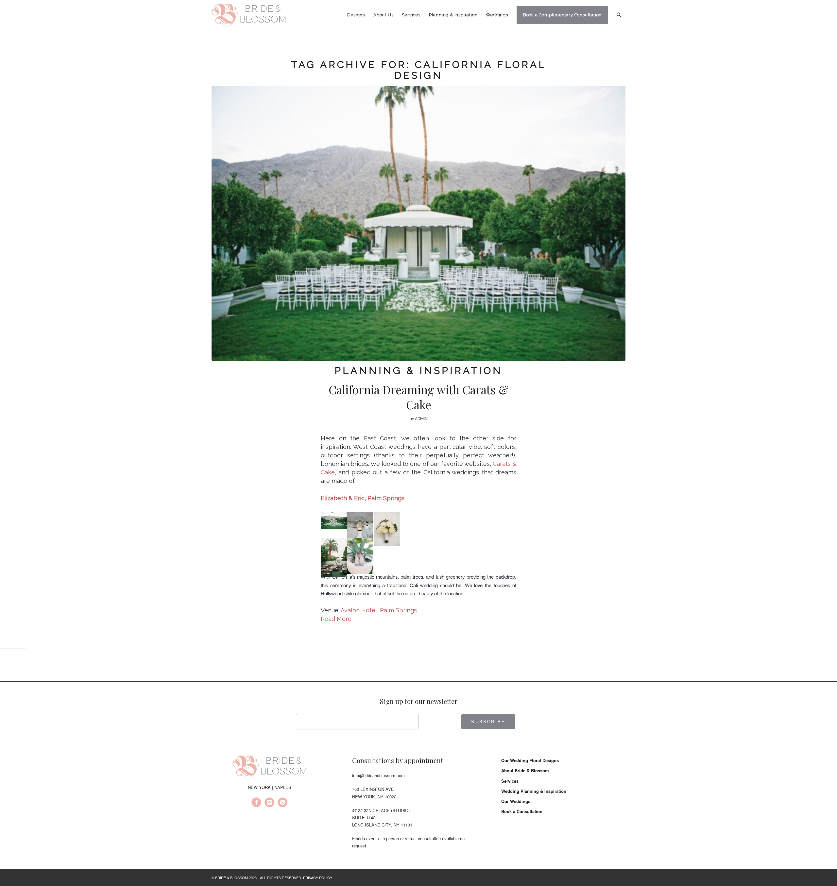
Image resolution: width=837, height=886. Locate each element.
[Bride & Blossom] (269, 768)
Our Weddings (515, 801)
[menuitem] (356, 15)
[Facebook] (256, 803)
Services (510, 781)
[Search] (618, 14)
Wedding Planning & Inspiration (533, 791)
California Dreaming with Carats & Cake (418, 397)
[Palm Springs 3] (418, 223)
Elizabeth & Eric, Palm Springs (362, 498)
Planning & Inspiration (418, 370)
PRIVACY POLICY (317, 877)
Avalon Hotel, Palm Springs (379, 610)
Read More (336, 618)
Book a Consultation (521, 811)
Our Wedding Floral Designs (530, 760)
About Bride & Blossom (525, 770)
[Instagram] (269, 803)
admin (421, 419)
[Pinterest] (282, 803)
